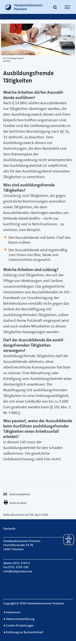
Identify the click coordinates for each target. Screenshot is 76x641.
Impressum (13, 612)
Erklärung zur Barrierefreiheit (24, 632)
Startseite (9, 528)
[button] (55, 7)
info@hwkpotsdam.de (17, 571)
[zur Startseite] (24, 7)
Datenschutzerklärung (20, 619)
